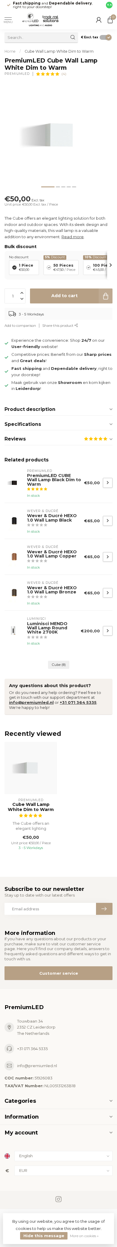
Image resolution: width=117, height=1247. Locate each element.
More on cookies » (84, 1236)
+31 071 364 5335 (78, 702)
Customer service (58, 973)
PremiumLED (17, 73)
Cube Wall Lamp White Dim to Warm (59, 51)
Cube (59, 665)
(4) (64, 74)
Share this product (58, 325)
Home (10, 51)
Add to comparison (20, 325)
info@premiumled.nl (31, 702)
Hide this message (43, 1235)
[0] (110, 20)
